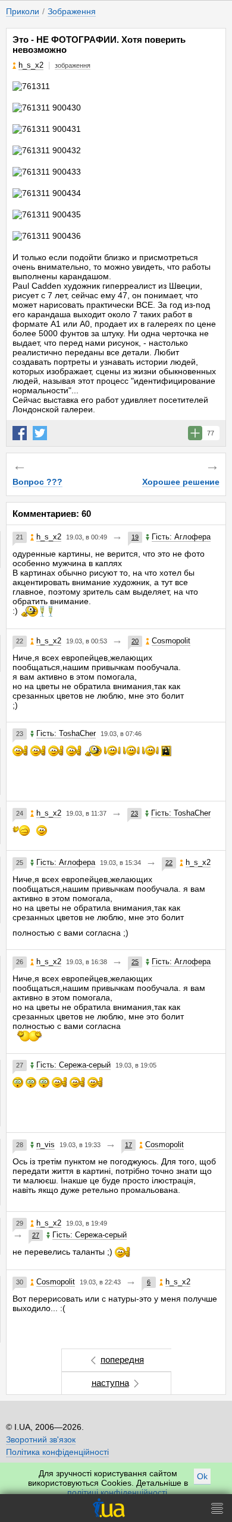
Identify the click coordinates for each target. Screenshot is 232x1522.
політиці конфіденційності (117, 1492)
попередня (122, 1359)
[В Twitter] (40, 433)
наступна (110, 1383)
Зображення (72, 11)
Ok (202, 1476)
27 (35, 1235)
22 (169, 862)
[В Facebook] (19, 433)
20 (135, 641)
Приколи (22, 11)
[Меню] (217, 1508)
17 (128, 1144)
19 (135, 537)
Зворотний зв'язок (41, 1439)
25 (135, 961)
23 (134, 813)
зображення (72, 65)
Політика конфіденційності (57, 1452)
